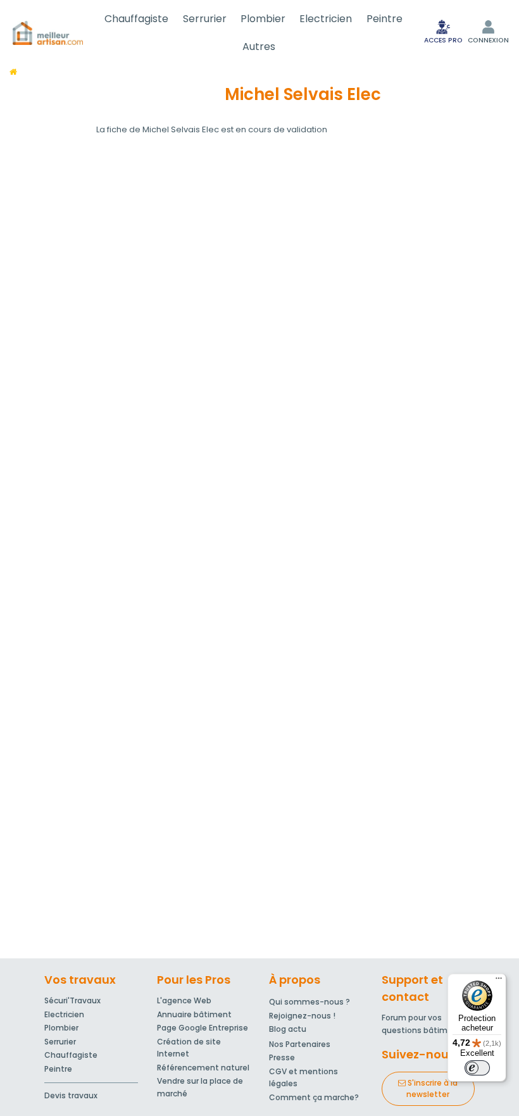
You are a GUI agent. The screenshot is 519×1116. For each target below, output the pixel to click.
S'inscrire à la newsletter (432, 1088)
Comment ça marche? (314, 1097)
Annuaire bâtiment (194, 1014)
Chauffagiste (136, 18)
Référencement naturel (203, 1067)
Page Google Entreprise (202, 1027)
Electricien (325, 18)
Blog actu (287, 1029)
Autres (258, 46)
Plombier (263, 18)
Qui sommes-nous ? (309, 1001)
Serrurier (205, 18)
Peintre (384, 18)
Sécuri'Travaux (72, 1000)
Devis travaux (70, 1095)
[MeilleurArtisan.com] (48, 33)
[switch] (477, 1067)
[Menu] (498, 981)
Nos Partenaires (299, 1044)
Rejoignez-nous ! (302, 1015)
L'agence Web (184, 1000)
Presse (282, 1057)
